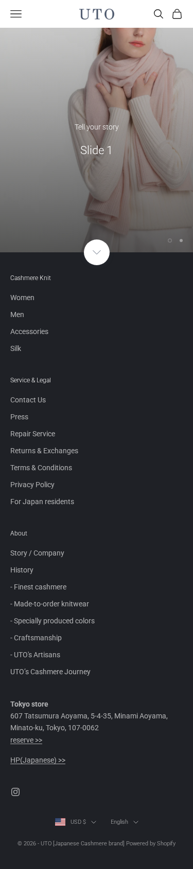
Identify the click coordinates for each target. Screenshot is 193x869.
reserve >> (26, 740)
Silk (15, 348)
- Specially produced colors (52, 621)
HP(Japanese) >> (37, 760)
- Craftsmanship (36, 638)
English (119, 822)
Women (22, 297)
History (21, 570)
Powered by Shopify (151, 843)
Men (17, 314)
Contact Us (28, 400)
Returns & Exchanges (44, 451)
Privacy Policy (32, 484)
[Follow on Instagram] (15, 792)
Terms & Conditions (41, 468)
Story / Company (37, 553)
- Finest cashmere (38, 587)
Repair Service (32, 434)
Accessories (29, 331)
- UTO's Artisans (35, 655)
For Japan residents (42, 501)
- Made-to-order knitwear (49, 604)
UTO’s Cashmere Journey (50, 672)
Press (19, 417)
